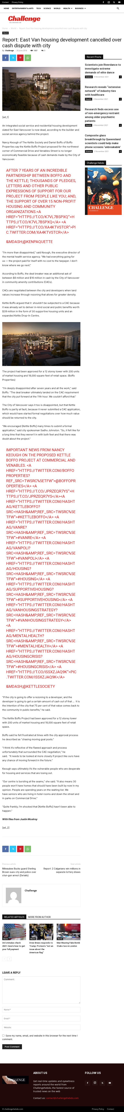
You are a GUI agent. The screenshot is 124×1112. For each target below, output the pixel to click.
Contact (5, 2)
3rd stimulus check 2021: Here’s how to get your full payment (13, 946)
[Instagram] (108, 2)
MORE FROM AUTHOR (39, 917)
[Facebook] (103, 2)
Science (47, 8)
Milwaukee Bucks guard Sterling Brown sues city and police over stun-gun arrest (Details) (19, 872)
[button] (118, 8)
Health (66, 8)
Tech (38, 8)
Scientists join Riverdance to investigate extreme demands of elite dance (103, 68)
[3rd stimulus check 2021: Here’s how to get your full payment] (14, 932)
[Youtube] (119, 2)
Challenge (9, 50)
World (57, 8)
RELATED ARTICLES (14, 917)
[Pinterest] (20, 58)
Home (6, 8)
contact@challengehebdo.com (62, 1098)
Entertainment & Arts (22, 8)
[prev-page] (4, 959)
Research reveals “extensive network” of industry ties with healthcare (103, 90)
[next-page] (9, 959)
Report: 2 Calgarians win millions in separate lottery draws (62, 870)
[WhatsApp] (28, 58)
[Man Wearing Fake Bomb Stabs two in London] (68, 932)
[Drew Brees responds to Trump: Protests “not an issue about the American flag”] (41, 932)
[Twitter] (114, 2)
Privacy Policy (17, 2)
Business (79, 8)
